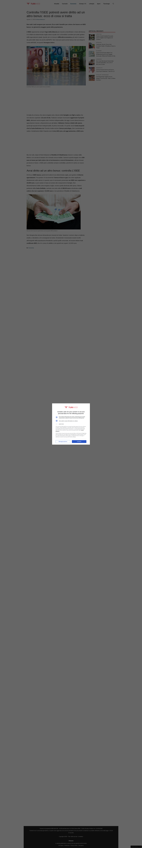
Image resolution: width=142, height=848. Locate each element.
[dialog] (71, 424)
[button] (71, 424)
